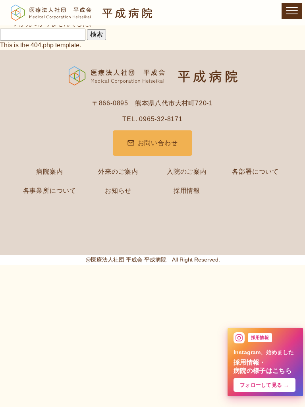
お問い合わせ (158, 143)
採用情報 (187, 190)
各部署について (255, 171)
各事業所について (49, 190)
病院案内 (49, 171)
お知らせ (118, 190)
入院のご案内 (187, 171)
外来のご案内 (118, 171)
